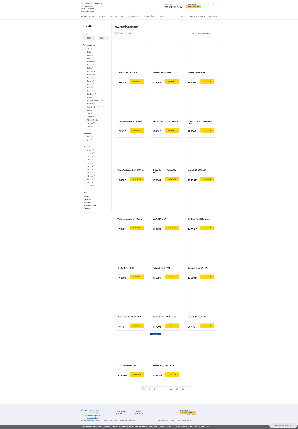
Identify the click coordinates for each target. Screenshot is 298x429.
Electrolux (92, 71)
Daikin (90, 68)
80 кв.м (90, 179)
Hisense (91, 91)
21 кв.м (90, 150)
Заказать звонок (193, 6)
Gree (90, 87)
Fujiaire (91, 81)
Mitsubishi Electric (95, 100)
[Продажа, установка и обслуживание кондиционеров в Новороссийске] (92, 8)
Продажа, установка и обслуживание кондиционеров (104, 420)
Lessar (90, 97)
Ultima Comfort (93, 120)
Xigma (90, 126)
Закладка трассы (117, 16)
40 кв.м (90, 160)
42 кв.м (90, 163)
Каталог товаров (87, 16)
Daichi (90, 65)
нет (90, 137)
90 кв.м (90, 182)
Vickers (91, 123)
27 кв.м (91, 153)
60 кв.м (90, 173)
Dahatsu (91, 62)
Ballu (89, 52)
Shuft (90, 113)
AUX (89, 49)
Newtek (91, 104)
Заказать (137, 81)
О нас (183, 16)
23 (171, 389)
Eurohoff (91, 75)
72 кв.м (91, 176)
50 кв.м (91, 166)
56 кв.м (91, 169)
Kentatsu (91, 94)
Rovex (90, 110)
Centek (91, 55)
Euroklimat (92, 78)
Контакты (213, 16)
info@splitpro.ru (191, 4)
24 (177, 389)
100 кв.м (91, 186)
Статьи (162, 16)
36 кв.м (91, 156)
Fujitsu (90, 84)
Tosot (90, 117)
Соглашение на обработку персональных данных (175, 420)
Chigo (90, 58)
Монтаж (102, 16)
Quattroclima (93, 107)
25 (183, 389)
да (89, 140)
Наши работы (149, 16)
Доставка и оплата (197, 16)
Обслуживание (134, 16)
